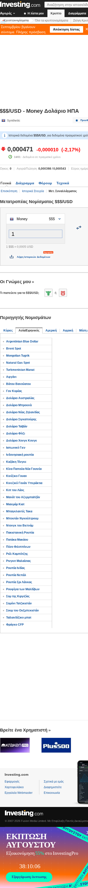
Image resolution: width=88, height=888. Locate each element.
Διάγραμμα (25, 183)
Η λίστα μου (35, 13)
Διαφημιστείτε (53, 787)
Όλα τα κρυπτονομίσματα (51, 20)
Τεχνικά (62, 183)
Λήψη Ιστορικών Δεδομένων (33, 257)
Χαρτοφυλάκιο (14, 787)
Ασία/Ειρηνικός (29, 330)
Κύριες (8, 330)
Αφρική (68, 330)
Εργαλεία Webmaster (19, 793)
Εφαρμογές (12, 781)
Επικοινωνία (52, 793)
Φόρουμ (45, 183)
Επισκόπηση (9, 191)
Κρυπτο (56, 13)
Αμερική (51, 330)
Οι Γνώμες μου (15, 281)
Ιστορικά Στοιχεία (33, 191)
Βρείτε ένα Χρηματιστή (23, 730)
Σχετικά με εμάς (54, 781)
